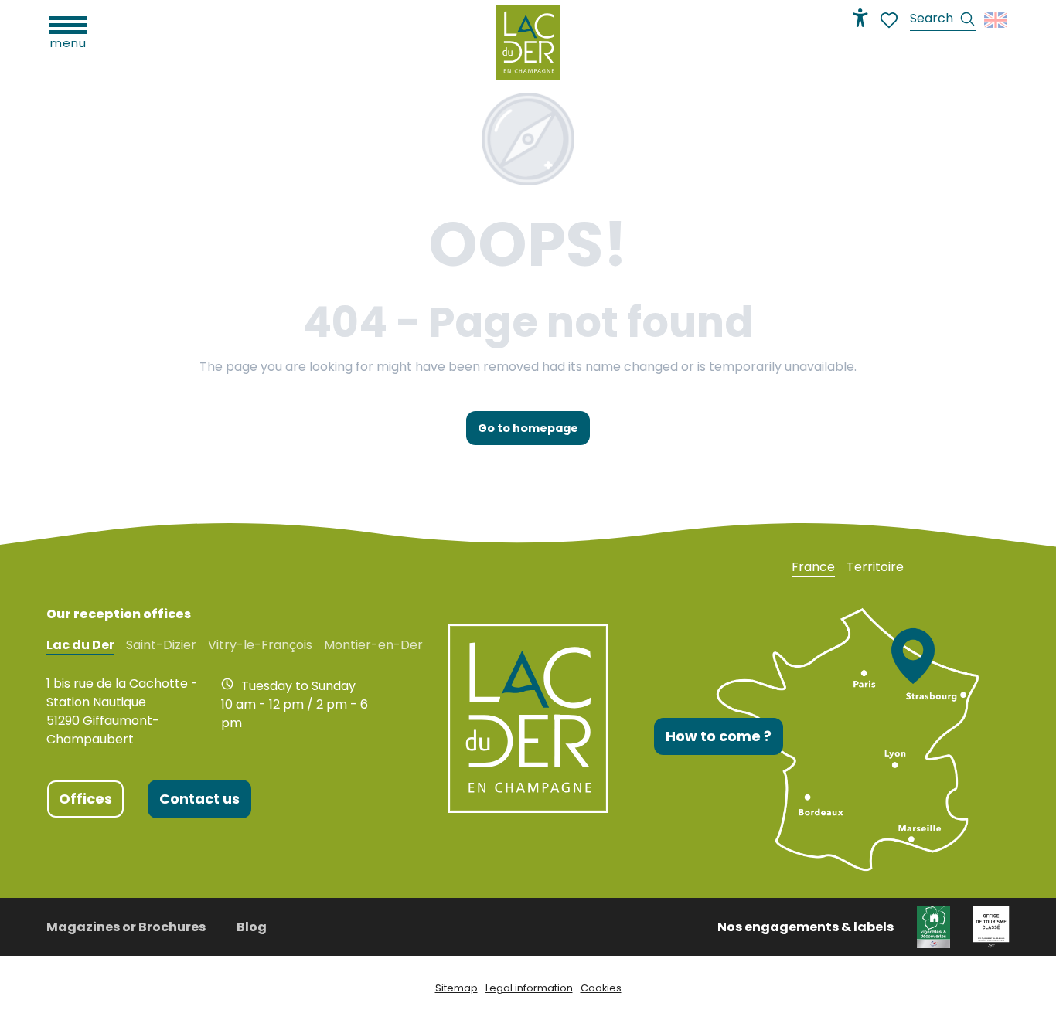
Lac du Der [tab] (80, 645)
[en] (996, 20)
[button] (943, 20)
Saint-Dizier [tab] (161, 645)
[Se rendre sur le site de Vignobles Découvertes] (933, 926)
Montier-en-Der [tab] (373, 645)
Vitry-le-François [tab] (260, 645)
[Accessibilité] (860, 17)
